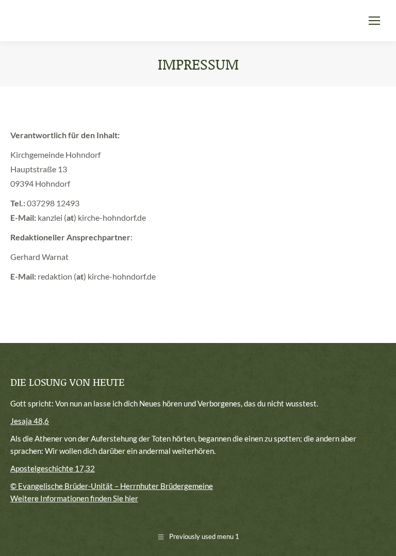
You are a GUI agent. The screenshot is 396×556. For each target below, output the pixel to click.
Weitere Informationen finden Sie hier (74, 498)
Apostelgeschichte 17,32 (52, 468)
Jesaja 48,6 (29, 421)
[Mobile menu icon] (374, 20)
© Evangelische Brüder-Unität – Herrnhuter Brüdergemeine (111, 485)
